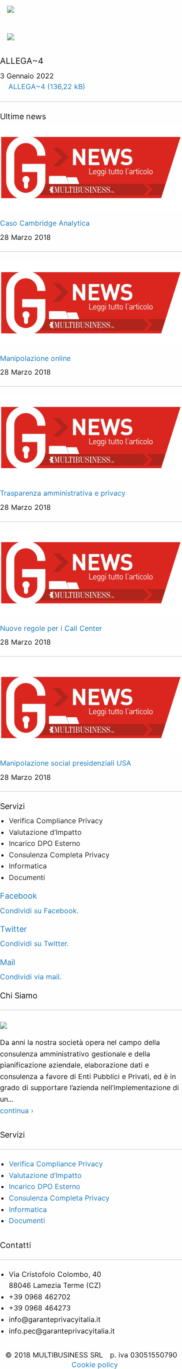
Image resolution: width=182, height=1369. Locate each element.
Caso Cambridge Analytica (45, 223)
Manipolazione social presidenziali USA (65, 763)
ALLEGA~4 (26, 86)
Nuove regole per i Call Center (51, 628)
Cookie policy (95, 1364)
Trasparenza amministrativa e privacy (62, 493)
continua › (17, 1110)
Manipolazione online (35, 358)
